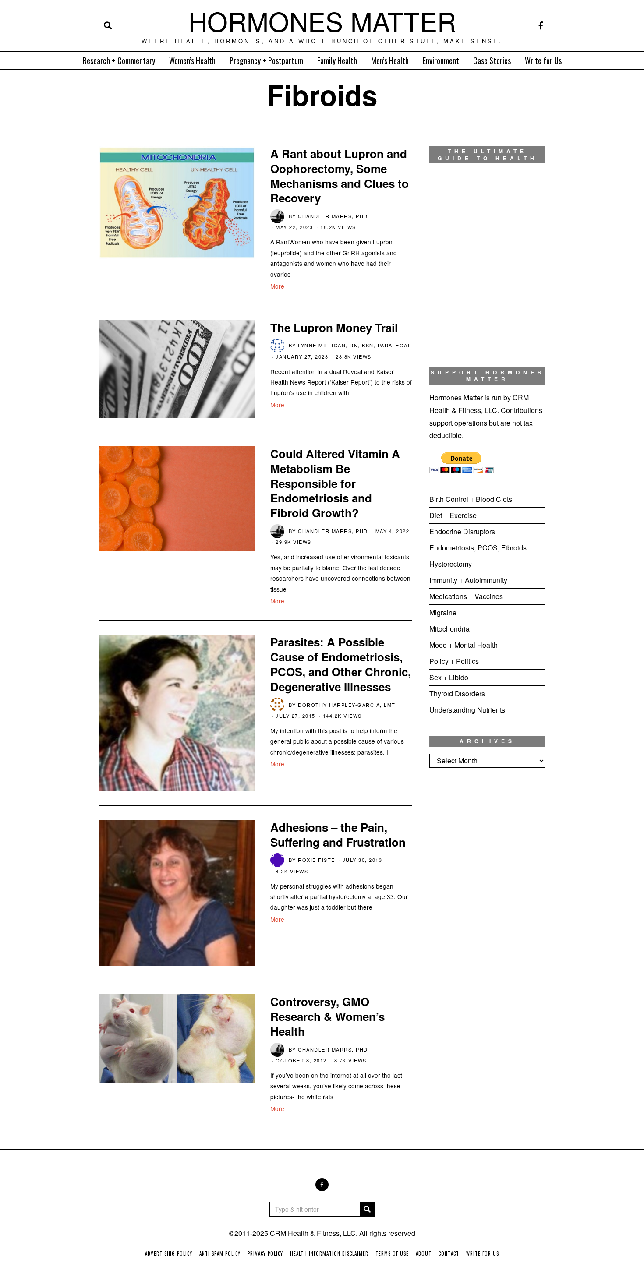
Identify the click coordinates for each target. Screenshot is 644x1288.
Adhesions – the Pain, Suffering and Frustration (338, 834)
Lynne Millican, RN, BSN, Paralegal (354, 345)
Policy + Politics (454, 661)
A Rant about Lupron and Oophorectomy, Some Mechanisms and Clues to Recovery (339, 175)
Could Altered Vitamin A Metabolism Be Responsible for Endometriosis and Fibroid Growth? (335, 483)
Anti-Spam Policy (220, 1253)
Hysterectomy (450, 564)
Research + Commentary (119, 60)
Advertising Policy (168, 1253)
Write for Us (543, 60)
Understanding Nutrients (467, 710)
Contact (449, 1253)
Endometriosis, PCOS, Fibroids (478, 548)
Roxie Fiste (316, 859)
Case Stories (492, 60)
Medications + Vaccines (466, 596)
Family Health (337, 60)
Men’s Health (390, 60)
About (424, 1253)
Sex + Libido (448, 677)
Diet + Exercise (453, 515)
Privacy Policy (265, 1253)
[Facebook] (540, 25)
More (277, 286)
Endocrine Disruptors (462, 531)
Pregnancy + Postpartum (266, 60)
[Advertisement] (487, 920)
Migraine (442, 612)
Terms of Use (392, 1253)
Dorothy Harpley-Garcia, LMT (347, 704)
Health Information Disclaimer (329, 1253)
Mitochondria (449, 629)
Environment (441, 60)
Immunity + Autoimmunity (468, 580)
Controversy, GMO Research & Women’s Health (327, 1016)
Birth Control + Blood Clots (470, 499)
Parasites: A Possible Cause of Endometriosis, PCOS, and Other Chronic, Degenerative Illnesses (340, 664)
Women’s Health (192, 60)
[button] (367, 1209)
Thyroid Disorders (457, 693)
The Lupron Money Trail (334, 327)
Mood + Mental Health (463, 645)
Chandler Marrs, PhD (333, 215)
